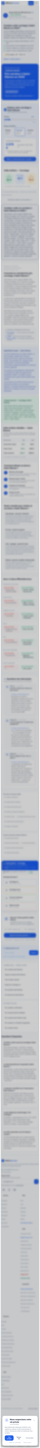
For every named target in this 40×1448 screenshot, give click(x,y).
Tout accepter (9, 1437)
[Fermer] (34, 1420)
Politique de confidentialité (15, 1442)
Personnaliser (30, 1438)
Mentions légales (27, 1442)
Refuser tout (19, 1437)
